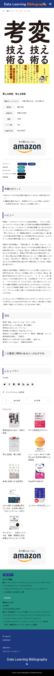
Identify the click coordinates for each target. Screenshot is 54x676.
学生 (6, 625)
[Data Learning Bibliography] (25, 4)
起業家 (35, 625)
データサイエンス (44, 582)
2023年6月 (6, 640)
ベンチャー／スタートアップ (31, 621)
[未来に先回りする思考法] (15, 400)
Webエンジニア (8, 602)
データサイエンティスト (42, 615)
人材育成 (31, 164)
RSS (27, 664)
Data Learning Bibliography (27, 659)
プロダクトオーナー (12, 621)
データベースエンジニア (13, 618)
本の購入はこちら (27, 142)
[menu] (50, 4)
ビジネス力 (21, 174)
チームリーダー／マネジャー (40, 612)
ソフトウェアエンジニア (11, 609)
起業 (22, 592)
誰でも (21, 167)
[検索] (44, 4)
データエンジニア (25, 615)
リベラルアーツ (42, 589)
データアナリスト (11, 615)
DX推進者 (11, 612)
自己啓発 (16, 592)
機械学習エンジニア (17, 625)
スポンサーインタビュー (11, 651)
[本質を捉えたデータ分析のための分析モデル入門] (39, 400)
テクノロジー (12, 582)
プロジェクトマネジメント (14, 589)
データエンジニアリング (27, 582)
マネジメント (22, 164)
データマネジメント (12, 586)
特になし (21, 177)
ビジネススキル (11, 392)
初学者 (45, 621)
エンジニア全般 (22, 612)
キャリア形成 (7, 579)
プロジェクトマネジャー (32, 618)
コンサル (6, 606)
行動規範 (21, 170)
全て (4, 582)
